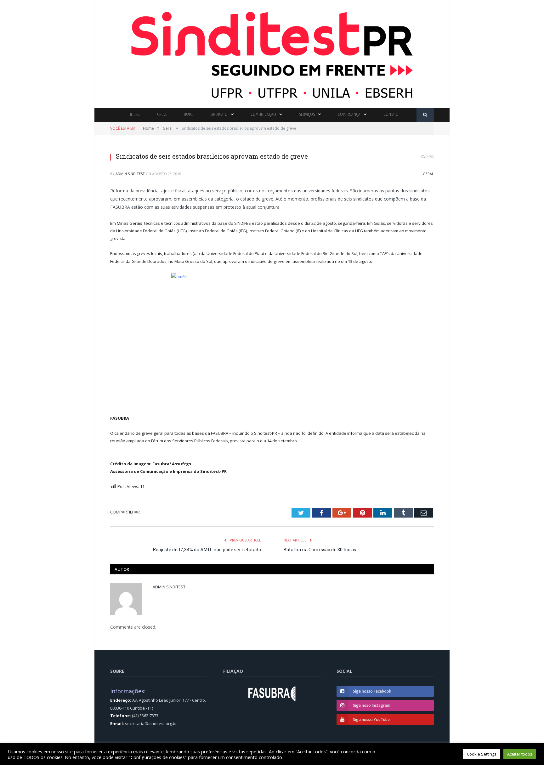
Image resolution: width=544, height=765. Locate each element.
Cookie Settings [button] (481, 754)
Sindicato (219, 114)
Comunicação (263, 114)
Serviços (307, 114)
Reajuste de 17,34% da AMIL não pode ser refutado (207, 549)
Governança (349, 114)
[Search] (425, 115)
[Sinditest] (272, 52)
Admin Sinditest (130, 173)
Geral (428, 173)
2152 (429, 156)
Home (189, 114)
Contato (391, 114)
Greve (162, 114)
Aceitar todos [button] (519, 754)
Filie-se (134, 114)
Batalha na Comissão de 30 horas (319, 549)
